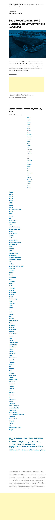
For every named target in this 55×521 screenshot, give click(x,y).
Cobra (11, 275)
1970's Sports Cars (15, 209)
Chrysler (11, 270)
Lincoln (11, 351)
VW (10, 425)
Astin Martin (13, 233)
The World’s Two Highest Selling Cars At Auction (26, 477)
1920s (11, 196)
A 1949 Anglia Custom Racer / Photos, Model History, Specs (26, 439)
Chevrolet (12, 268)
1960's (11, 205)
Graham (11, 318)
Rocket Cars (41, 485)
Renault (11, 395)
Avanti (11, 246)
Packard (11, 377)
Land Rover (12, 347)
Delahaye (12, 288)
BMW (10, 251)
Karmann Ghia (13, 342)
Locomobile (12, 353)
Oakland (11, 373)
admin (11, 94)
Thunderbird (13, 419)
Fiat (10, 310)
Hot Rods (12, 325)
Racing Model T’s (24, 476)
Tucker (11, 423)
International (13, 334)
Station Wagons (14, 406)
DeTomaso (12, 292)
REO (10, 397)
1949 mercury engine (20, 95)
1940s (23, 94)
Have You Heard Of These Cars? (27, 480)
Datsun (11, 283)
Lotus (10, 355)
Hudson (11, 327)
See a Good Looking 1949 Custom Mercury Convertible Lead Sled (27, 24)
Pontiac (11, 386)
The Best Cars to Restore (17, 482)
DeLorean (12, 290)
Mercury (27, 94)
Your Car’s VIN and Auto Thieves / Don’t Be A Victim (30, 473)
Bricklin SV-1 (13, 255)
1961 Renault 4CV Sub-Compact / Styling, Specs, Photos (29, 181)
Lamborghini (13, 344)
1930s (11, 198)
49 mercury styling (22, 97)
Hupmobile (12, 329)
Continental (12, 277)
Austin (11, 238)
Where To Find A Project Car (14, 480)
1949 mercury (12, 95)
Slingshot (12, 403)
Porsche (11, 388)
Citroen (11, 273)
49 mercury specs (14, 97)
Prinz (10, 390)
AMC (10, 225)
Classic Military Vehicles (31, 474)
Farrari (11, 305)
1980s (11, 214)
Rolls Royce (12, 399)
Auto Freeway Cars (15, 242)
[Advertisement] (26, 84)
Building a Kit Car (26, 482)
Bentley (11, 249)
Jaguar (11, 336)
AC (10, 218)
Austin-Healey (13, 240)
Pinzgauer (12, 382)
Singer (11, 401)
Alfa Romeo (12, 222)
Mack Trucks (13, 358)
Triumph (11, 421)
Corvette (12, 281)
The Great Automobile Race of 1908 (26, 488)
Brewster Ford (13, 253)
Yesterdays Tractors (13, 486)
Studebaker (12, 410)
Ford (10, 312)
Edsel (10, 301)
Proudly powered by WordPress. (25, 471)
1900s (11, 192)
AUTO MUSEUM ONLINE (16, 4)
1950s (11, 203)
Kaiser (11, 340)
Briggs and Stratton (15, 257)
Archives (16, 488)
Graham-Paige (13, 320)
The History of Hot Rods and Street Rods (29, 152)
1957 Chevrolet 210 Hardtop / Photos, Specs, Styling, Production (26, 447)
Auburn (11, 235)
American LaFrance (15, 229)
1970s (11, 211)
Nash (10, 371)
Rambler (11, 392)
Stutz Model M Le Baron (16, 414)
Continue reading (14, 74)
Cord (10, 279)
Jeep (10, 338)
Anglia (11, 231)
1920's (11, 194)
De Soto (11, 286)
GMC (10, 316)
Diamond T (12, 294)
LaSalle (11, 349)
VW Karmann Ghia (15, 427)
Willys (11, 430)
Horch (11, 323)
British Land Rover (15, 259)
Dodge (11, 297)
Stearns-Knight (14, 408)
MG (10, 366)
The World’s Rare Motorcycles (19, 483)
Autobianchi (13, 244)
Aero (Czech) (13, 220)
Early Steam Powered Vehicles (24, 486)
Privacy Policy (36, 471)
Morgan (11, 368)
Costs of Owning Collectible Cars (38, 479)
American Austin (14, 227)
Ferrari (11, 307)
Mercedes (12, 362)
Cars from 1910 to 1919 (16, 266)
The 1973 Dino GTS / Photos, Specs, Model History (25, 442)
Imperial (11, 331)
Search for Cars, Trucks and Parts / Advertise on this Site (26, 485)
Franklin (11, 314)
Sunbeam (12, 416)
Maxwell (11, 360)
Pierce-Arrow (13, 379)
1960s (11, 207)
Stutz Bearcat (13, 412)
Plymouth (12, 384)
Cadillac (11, 264)
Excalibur (12, 303)
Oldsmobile (12, 375)
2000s (11, 216)
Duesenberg (13, 299)
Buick (10, 262)
